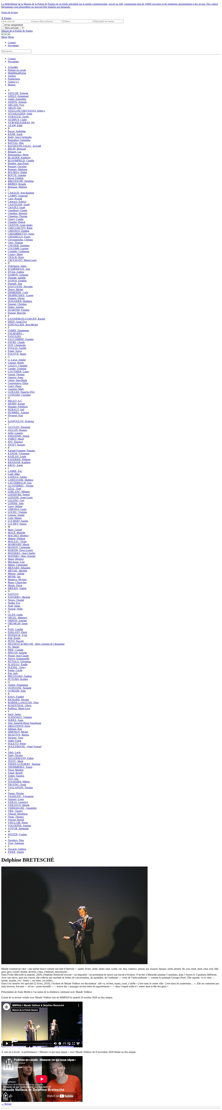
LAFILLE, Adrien (17, 477)
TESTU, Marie (15, 761)
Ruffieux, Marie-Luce (19, 708)
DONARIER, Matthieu (20, 301)
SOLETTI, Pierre (17, 743)
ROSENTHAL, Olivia (19, 705)
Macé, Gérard (15, 529)
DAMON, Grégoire (18, 274)
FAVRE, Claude (16, 342)
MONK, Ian (14, 576)
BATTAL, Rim (16, 143)
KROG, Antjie (15, 465)
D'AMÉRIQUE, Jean (19, 269)
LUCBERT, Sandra (18, 521)
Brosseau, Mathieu (17, 187)
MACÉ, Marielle (16, 532)
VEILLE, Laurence (18, 802)
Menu (4, 37)
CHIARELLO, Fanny (19, 236)
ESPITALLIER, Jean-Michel (23, 324)
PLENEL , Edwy (17, 667)
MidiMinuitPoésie (17, 73)
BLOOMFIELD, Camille (21, 160)
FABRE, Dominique (18, 330)
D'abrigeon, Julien (17, 266)
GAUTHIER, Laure (18, 371)
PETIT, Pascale (16, 641)
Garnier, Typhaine (17, 368)
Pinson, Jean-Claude (18, 655)
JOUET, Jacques (16, 444)
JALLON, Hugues (17, 430)
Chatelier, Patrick (16, 222)
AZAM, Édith (15, 125)
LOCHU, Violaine (17, 512)
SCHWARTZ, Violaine (20, 717)
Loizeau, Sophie (16, 515)
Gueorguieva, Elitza (18, 383)
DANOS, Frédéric (17, 280)
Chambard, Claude (17, 210)
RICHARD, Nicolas (18, 699)
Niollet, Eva (14, 603)
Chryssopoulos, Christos (20, 239)
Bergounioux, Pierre (18, 154)
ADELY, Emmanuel (18, 96)
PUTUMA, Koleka (18, 679)
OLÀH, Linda (15, 614)
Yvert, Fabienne (16, 843)
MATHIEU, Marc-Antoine (21, 556)
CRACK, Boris (16, 257)
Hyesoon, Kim (15, 415)
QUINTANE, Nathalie (19, 688)
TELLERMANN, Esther (21, 758)
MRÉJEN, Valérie (17, 588)
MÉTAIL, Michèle (17, 570)
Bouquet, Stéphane (17, 169)
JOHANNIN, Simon (18, 436)
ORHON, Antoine (17, 620)
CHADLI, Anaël (16, 207)
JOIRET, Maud (16, 438)
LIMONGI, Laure (17, 509)
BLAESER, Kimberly (19, 157)
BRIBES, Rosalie (17, 184)
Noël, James (14, 605)
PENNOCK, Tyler (17, 635)
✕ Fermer (6, 18)
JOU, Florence (15, 441)
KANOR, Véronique (19, 453)
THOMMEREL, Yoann (20, 767)
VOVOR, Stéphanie (18, 828)
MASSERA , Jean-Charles (21, 553)
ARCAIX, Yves (16, 105)
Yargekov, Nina (16, 840)
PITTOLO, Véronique (19, 661)
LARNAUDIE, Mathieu (20, 480)
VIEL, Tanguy (15, 811)
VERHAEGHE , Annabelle (22, 808)
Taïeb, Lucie (14, 752)
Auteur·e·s (13, 81)
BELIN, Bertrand (17, 148)
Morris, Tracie (15, 585)
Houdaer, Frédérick (18, 406)
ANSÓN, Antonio (17, 102)
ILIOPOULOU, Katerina (21, 421)
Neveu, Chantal (16, 600)
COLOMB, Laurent (18, 248)
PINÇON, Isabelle (17, 652)
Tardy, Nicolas (15, 755)
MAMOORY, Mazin (18, 544)
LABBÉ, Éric (15, 471)
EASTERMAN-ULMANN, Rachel (26, 318)
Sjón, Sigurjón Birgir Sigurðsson (24, 723)
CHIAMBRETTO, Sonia (21, 233)
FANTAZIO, (14, 336)
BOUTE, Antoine (17, 175)
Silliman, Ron (15, 729)
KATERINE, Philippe (19, 459)
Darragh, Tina (15, 283)
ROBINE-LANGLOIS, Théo (23, 702)
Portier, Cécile (15, 670)
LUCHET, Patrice (17, 523)
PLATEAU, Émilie (18, 664)
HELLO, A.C (15, 400)
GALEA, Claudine (17, 365)
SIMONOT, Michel (18, 731)
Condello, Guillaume (18, 251)
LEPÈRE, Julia (16, 503)
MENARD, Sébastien (19, 567)
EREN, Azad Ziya (17, 321)
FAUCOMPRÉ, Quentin (20, 339)
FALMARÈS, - (16, 333)
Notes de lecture (9, 12)
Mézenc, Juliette (16, 573)
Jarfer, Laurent (15, 433)
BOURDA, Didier (17, 172)
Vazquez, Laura (16, 799)
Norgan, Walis (15, 608)
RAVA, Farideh (16, 696)
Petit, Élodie (14, 638)
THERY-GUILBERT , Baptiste (24, 764)
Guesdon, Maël (16, 389)
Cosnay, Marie (15, 254)
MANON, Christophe (19, 547)
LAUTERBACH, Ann (20, 482)
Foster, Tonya (15, 351)
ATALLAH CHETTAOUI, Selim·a (26, 110)
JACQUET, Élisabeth (19, 427)
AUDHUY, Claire (17, 119)
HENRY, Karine (16, 403)
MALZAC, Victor (17, 541)
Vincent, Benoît (16, 819)
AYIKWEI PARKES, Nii (21, 122)
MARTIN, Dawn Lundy (20, 550)
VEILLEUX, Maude (18, 805)
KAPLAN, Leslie (17, 456)
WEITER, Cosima (17, 834)
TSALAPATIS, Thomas (20, 787)
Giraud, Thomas (16, 374)
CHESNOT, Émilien (18, 230)
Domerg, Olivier (16, 298)
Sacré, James (14, 714)
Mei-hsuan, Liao (16, 562)
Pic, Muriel (13, 646)
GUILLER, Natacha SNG (21, 392)
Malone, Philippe (16, 538)
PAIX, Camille (15, 629)
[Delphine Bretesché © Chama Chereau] (74, 963)
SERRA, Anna (15, 720)
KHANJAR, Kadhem (19, 462)
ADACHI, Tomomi (18, 93)
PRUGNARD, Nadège (20, 676)
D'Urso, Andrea (16, 272)
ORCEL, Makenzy (17, 617)
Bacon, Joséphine (17, 131)
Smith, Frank (14, 740)
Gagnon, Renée (16, 362)
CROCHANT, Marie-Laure (22, 260)
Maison (11, 84)
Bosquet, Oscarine (17, 166)
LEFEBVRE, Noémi (19, 494)
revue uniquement (14, 24)
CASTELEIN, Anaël (19, 204)
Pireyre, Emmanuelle (18, 658)
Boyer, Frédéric (16, 178)
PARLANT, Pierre (17, 632)
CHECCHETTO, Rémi (20, 228)
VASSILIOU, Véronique (21, 796)
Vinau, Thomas (16, 816)
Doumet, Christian (17, 304)
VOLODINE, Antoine (19, 825)
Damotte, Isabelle (17, 277)
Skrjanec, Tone (15, 737)
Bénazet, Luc (14, 151)
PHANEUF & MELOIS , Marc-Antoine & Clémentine (36, 644)
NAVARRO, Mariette (19, 597)
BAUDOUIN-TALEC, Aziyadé (24, 146)
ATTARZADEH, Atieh (20, 113)
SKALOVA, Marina (18, 734)
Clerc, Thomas (15, 242)
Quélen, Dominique (18, 685)
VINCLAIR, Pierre (18, 822)
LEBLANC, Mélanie (19, 491)
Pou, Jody (13, 673)
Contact (12, 42)
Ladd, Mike (14, 474)
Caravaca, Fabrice (17, 201)
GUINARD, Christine (19, 395)
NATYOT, (13, 594)
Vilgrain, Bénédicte (18, 813)
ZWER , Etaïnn (16, 852)
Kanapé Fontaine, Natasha (21, 450)
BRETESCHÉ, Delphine (21, 181)
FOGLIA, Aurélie (17, 348)
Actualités (13, 67)
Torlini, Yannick (16, 775)
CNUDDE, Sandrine (18, 245)
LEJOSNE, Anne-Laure (20, 497)
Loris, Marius (15, 518)
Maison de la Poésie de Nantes (17, 30)
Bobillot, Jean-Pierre (18, 163)
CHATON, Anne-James (20, 225)
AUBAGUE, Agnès (18, 116)
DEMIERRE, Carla (18, 292)
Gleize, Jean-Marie (17, 380)
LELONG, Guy (16, 500)
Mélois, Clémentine (18, 564)
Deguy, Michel (15, 289)
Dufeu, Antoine (16, 307)
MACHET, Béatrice (18, 535)
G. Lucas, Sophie (17, 359)
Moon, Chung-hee (17, 582)
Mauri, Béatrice (16, 559)
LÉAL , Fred (14, 488)
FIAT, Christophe (17, 345)
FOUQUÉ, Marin (17, 354)
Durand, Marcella (17, 313)
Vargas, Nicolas (16, 793)
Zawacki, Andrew (17, 849)
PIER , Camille (15, 649)
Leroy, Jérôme (15, 506)
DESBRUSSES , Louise (20, 295)
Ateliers (12, 76)
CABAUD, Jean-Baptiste (21, 192)
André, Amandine (17, 99)
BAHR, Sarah (15, 134)
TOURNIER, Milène (19, 781)
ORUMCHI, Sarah (17, 623)
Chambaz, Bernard (17, 213)
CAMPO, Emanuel (18, 195)
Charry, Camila (15, 219)
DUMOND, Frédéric (19, 310)
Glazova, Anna (15, 377)
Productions (14, 78)
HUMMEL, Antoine (18, 412)
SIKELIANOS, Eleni (19, 726)
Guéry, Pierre (14, 386)
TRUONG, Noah (17, 784)
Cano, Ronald (15, 198)
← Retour (6, 1104)
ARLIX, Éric (14, 107)
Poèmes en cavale (17, 70)
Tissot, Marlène (16, 770)
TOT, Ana (13, 778)
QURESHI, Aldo (17, 690)
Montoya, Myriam (17, 579)
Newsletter (13, 45)
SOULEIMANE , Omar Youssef (24, 746)
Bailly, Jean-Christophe (20, 137)
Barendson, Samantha (19, 140)
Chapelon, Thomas (17, 216)
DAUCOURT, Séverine (20, 286)
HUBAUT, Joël (16, 409)
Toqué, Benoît (15, 772)
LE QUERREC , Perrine (20, 485)
